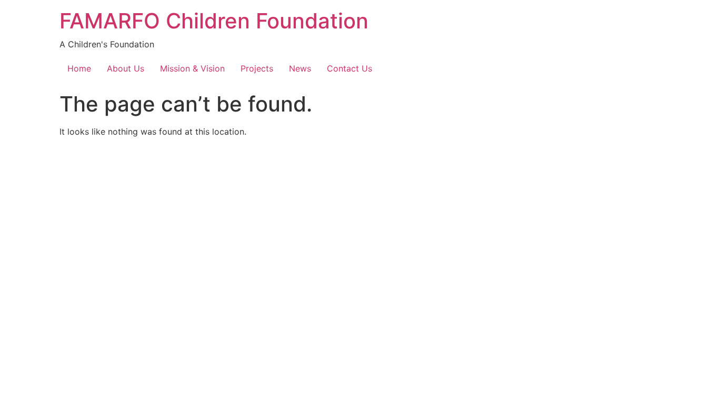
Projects (257, 68)
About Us (125, 68)
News (300, 68)
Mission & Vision (192, 68)
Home (79, 68)
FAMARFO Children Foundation (213, 21)
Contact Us (349, 68)
